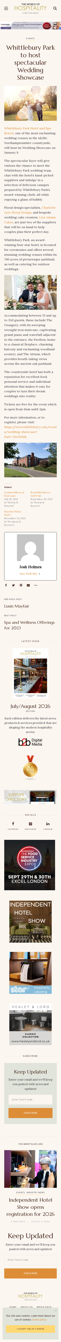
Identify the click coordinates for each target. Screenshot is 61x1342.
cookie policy (39, 1320)
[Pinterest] (20, 585)
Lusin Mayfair (16, 606)
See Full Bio (28, 574)
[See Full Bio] (39, 573)
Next (51, 1187)
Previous (10, 1187)
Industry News (36, 1192)
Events (30, 38)
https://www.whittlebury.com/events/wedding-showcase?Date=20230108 (30, 432)
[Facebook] (5, 585)
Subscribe (30, 1113)
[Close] (55, 1310)
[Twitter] (13, 585)
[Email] (28, 585)
